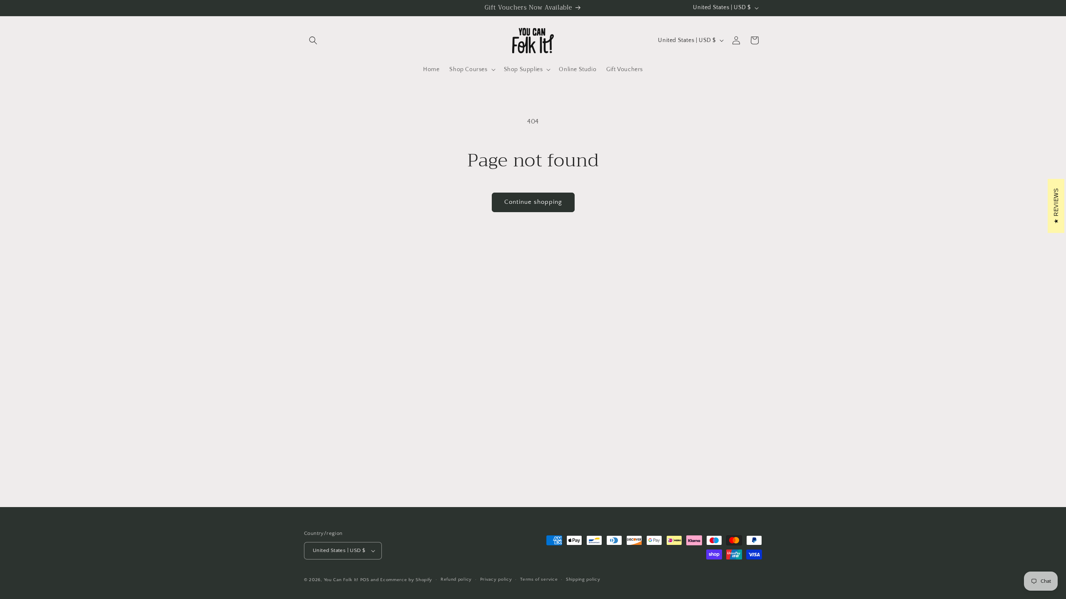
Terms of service (539, 579)
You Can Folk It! (341, 579)
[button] (313, 40)
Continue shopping (533, 201)
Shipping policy (583, 579)
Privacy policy (496, 579)
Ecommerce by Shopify (406, 579)
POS (364, 579)
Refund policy (456, 579)
